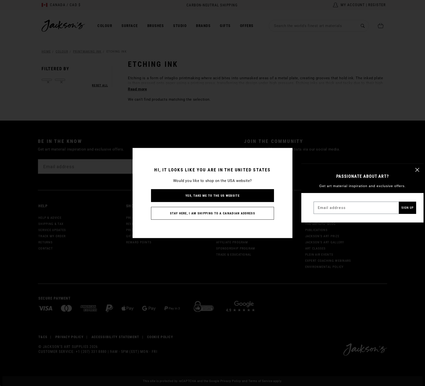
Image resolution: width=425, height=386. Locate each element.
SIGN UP (407, 207)
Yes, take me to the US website (212, 195)
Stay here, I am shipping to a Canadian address (212, 213)
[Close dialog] (417, 169)
